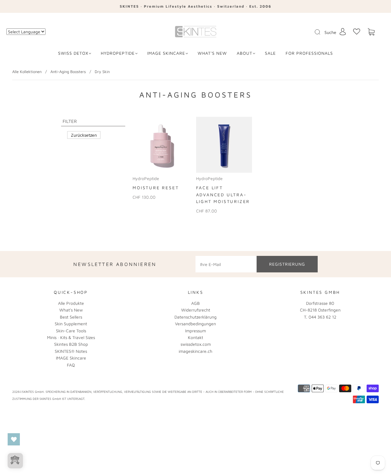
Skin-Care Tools (71, 330)
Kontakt (195, 337)
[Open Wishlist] (14, 439)
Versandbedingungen (195, 323)
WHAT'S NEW (212, 53)
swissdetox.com (196, 344)
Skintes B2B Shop (71, 344)
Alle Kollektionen (27, 71)
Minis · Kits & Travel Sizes (71, 337)
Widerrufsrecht (195, 309)
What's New (71, 309)
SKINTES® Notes (71, 351)
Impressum (195, 330)
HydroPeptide (118, 53)
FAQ (71, 364)
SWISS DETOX (73, 53)
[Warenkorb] (371, 32)
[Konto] (342, 32)
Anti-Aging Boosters (68, 71)
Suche (330, 32)
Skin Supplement (71, 323)
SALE (270, 53)
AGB (195, 303)
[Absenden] (321, 32)
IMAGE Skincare (166, 53)
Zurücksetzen (84, 135)
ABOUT (244, 53)
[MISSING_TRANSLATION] (315, 32)
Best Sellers (71, 316)
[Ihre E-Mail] (226, 264)
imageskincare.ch (195, 351)
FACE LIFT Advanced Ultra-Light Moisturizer (223, 194)
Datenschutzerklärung (195, 316)
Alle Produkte (71, 303)
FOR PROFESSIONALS (309, 53)
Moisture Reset (156, 187)
